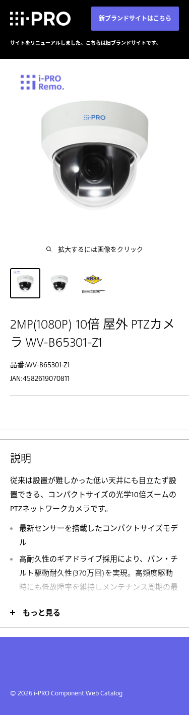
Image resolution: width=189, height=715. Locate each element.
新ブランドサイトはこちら (135, 18)
